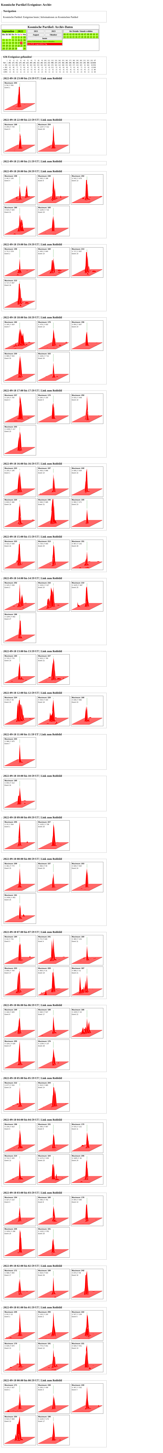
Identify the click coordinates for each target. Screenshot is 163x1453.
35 (24, 37)
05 (79, 34)
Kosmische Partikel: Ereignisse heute (21, 17)
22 (13, 46)
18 (21, 43)
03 (73, 34)
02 (70, 34)
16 (16, 43)
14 (10, 43)
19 (4, 46)
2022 (20, 31)
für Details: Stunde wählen (80, 31)
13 (7, 43)
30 (16, 48)
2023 (53, 31)
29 (13, 48)
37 (24, 43)
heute (44, 38)
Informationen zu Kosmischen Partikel (59, 17)
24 (19, 46)
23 (16, 46)
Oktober (53, 35)
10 (19, 40)
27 (7, 48)
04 (76, 34)
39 (24, 48)
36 (24, 40)
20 (7, 46)
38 (24, 46)
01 (67, 34)
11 (21, 40)
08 (88, 34)
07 (85, 34)
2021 (36, 31)
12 (4, 43)
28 (10, 48)
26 (4, 48)
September (8, 31)
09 (91, 34)
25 (21, 46)
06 (82, 34)
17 (19, 43)
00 (65, 34)
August (36, 35)
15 (13, 43)
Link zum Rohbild (51, 78)
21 (10, 46)
